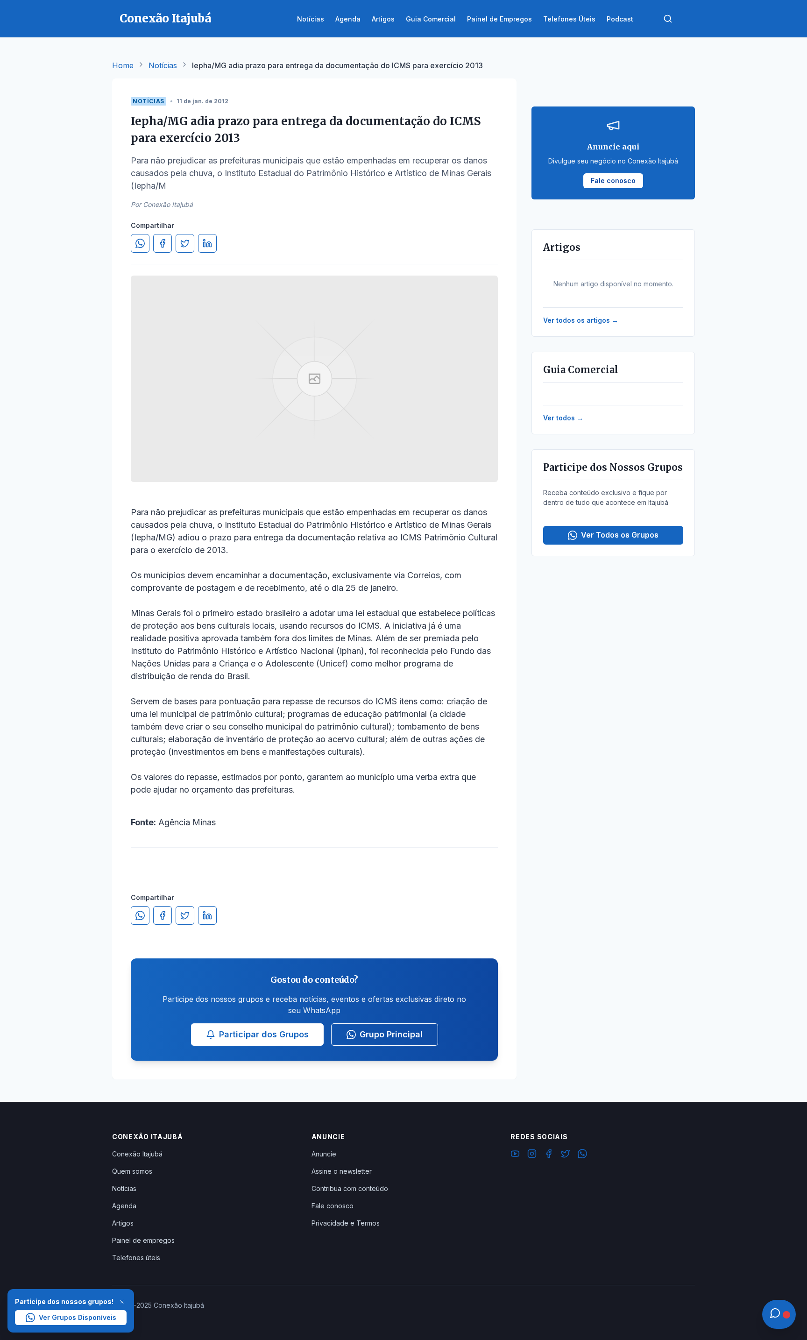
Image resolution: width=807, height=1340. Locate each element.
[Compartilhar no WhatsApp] (140, 243)
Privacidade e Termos (345, 1223)
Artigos (123, 1223)
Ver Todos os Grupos (619, 534)
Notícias (163, 65)
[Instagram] (532, 1155)
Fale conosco (332, 1206)
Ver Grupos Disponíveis (77, 1317)
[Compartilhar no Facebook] (162, 243)
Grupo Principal (391, 1034)
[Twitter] (565, 1155)
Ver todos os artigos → (580, 320)
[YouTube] (515, 1155)
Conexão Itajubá (137, 1154)
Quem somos (132, 1171)
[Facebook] (548, 1155)
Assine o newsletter (341, 1171)
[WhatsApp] (582, 1155)
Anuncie (323, 1154)
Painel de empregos (143, 1240)
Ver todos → (563, 418)
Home (123, 65)
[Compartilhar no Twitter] (185, 243)
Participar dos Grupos (264, 1034)
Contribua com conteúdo (349, 1188)
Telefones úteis (136, 1258)
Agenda (124, 1206)
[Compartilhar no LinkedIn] (207, 243)
